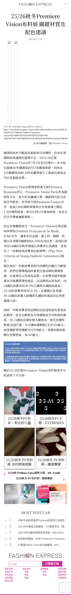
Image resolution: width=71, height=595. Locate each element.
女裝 (27, 575)
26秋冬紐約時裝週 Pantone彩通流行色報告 (41, 520)
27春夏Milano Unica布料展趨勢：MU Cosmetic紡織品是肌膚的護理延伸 (35, 545)
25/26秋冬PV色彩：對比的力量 (19, 420)
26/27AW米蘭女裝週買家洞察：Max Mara (41, 532)
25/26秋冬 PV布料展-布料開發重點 (19, 462)
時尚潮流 (27, 569)
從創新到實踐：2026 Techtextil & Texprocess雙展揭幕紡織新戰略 (40, 538)
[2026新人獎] (19, 493)
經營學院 (62, 575)
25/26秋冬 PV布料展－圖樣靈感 (51, 462)
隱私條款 (9, 575)
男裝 (27, 572)
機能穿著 (62, 572)
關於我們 (9, 569)
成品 (44, 575)
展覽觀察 (44, 569)
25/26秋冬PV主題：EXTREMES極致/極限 (51, 420)
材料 (44, 572)
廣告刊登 (9, 581)
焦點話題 (62, 569)
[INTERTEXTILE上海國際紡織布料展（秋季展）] (51, 494)
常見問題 (9, 578)
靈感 (27, 578)
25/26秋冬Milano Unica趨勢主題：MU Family (34, 472)
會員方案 (9, 572)
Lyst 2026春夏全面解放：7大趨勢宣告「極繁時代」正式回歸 (40, 526)
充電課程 (62, 578)
